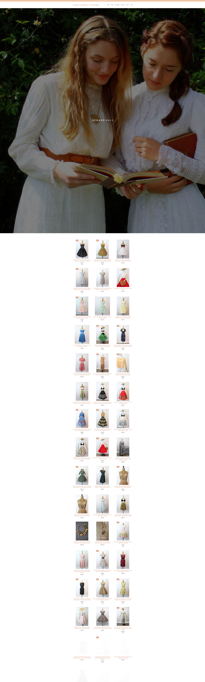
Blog (127, 4)
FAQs (112, 4)
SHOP (108, 4)
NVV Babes (117, 4)
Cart (131, 4)
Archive (123, 4)
